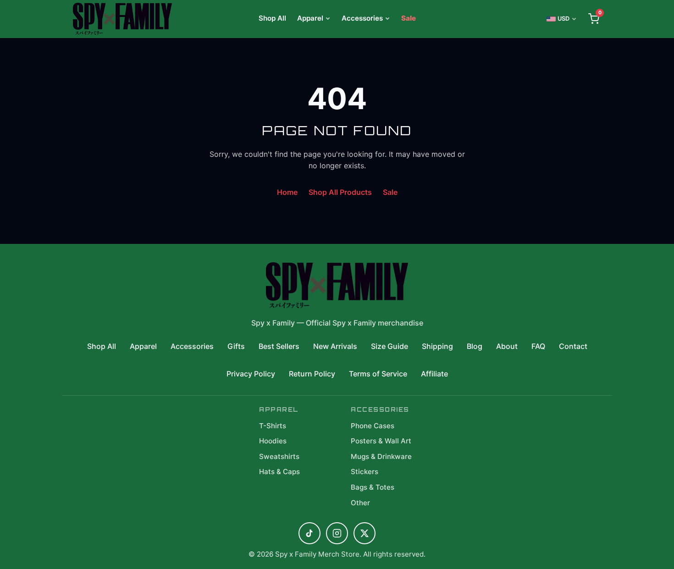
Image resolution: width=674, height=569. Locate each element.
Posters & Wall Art (381, 440)
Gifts (236, 346)
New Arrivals (335, 346)
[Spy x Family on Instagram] (337, 533)
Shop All (272, 18)
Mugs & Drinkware (381, 456)
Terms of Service (378, 373)
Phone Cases (372, 425)
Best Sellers (279, 346)
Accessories (362, 18)
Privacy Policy (251, 373)
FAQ (538, 346)
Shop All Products (340, 192)
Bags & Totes (372, 487)
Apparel (310, 18)
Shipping (437, 346)
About (507, 346)
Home (287, 192)
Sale (408, 18)
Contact (573, 346)
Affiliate (434, 373)
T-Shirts (272, 425)
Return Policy (312, 373)
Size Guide (389, 346)
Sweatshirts (279, 456)
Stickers (364, 471)
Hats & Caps (279, 471)
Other (360, 502)
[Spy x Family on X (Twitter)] (365, 533)
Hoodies (273, 440)
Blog (474, 346)
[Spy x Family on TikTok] (309, 533)
